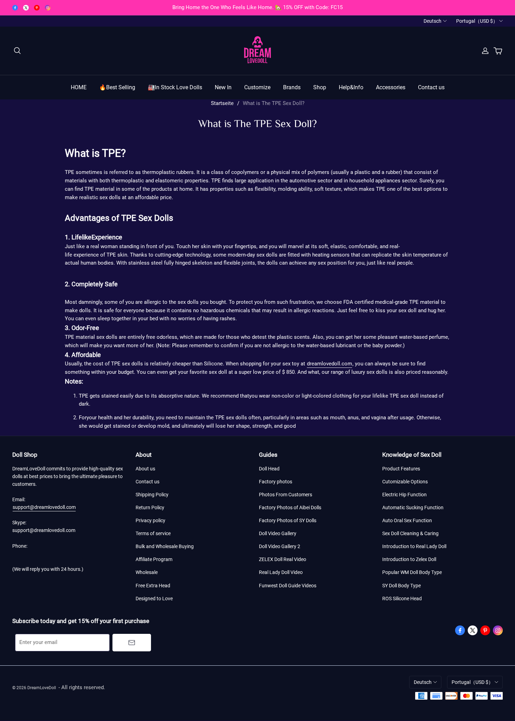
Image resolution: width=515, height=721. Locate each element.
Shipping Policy (152, 494)
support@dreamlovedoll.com (44, 507)
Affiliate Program (154, 559)
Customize (257, 87)
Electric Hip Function (404, 494)
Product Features (401, 468)
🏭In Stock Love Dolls (175, 87)
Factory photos (275, 481)
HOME (79, 87)
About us (145, 468)
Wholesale (147, 572)
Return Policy (150, 507)
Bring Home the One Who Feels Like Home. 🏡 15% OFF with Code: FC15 (257, 7)
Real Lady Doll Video (281, 572)
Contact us (431, 87)
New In (223, 87)
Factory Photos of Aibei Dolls (290, 507)
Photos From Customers (285, 494)
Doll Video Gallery (277, 533)
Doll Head (269, 468)
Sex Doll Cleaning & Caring (410, 533)
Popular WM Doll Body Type (412, 572)
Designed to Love (154, 598)
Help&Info (351, 87)
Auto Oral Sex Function (407, 520)
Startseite (222, 103)
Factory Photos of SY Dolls (287, 520)
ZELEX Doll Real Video (282, 559)
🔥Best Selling (117, 87)
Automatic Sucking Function (413, 507)
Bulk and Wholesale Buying (165, 546)
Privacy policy (150, 520)
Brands (292, 87)
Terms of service (153, 533)
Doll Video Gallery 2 (279, 546)
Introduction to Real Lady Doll (414, 546)
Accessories (390, 87)
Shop (319, 87)
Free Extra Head (153, 585)
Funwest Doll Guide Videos (287, 585)
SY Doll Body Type (401, 585)
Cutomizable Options (405, 481)
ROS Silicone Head (402, 598)
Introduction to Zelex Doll (409, 559)
